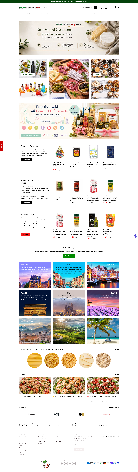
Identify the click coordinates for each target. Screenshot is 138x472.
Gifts (87, 13)
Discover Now (26, 159)
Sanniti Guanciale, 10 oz (59, 197)
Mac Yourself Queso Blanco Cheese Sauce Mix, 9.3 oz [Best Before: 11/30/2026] (110, 198)
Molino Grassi (90, 160)
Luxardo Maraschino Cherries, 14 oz (75, 163)
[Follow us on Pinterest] (70, 463)
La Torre (55, 160)
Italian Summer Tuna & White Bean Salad (31, 396)
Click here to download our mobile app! (109, 436)
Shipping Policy (23, 448)
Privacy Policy (41, 441)
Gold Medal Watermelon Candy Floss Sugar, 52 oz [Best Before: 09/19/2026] (93, 198)
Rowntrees (106, 229)
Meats (34, 13)
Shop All (21, 13)
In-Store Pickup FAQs (24, 443)
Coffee (28, 13)
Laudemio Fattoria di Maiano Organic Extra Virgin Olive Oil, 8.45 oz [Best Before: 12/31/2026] (93, 234)
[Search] (95, 7)
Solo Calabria (73, 195)
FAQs (20, 452)
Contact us (77, 426)
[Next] (119, 158)
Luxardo (72, 160)
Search (20, 445)
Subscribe (79, 449)
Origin (52, 13)
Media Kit (58, 439)
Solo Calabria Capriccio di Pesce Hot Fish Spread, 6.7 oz (76, 198)
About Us (40, 436)
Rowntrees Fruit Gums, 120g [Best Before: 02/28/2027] (109, 233)
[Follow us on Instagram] (67, 463)
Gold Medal (89, 195)
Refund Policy (22, 450)
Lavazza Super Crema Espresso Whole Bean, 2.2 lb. (109, 164)
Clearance (69, 13)
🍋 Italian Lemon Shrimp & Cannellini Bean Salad (67, 396)
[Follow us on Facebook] (62, 463)
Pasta (46, 13)
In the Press (59, 436)
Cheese (41, 13)
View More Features (114, 407)
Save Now (25, 234)
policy (58, 426)
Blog (94, 13)
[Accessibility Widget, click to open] (135, 236)
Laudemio (89, 229)
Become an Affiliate (60, 441)
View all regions (69, 256)
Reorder (21, 439)
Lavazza (105, 160)
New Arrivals (61, 13)
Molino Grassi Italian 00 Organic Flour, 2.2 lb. (92, 163)
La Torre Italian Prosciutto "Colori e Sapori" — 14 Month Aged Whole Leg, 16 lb (59, 165)
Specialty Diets (78, 13)
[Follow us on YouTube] (73, 463)
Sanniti (54, 195)
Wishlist (40, 443)
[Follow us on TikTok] (75, 463)
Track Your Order (23, 436)
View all (117, 349)
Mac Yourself (106, 195)
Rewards (100, 13)
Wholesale (107, 13)
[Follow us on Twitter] (65, 463)
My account (103, 8)
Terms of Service (42, 439)
